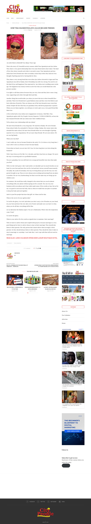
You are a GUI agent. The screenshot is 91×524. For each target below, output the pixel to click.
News (12, 18)
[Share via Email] (40, 248)
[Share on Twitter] (37, 248)
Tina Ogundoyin (17, 243)
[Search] (83, 18)
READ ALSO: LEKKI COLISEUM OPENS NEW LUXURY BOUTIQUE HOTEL (32, 238)
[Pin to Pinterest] (38, 248)
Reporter (30, 30)
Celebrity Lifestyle (15, 22)
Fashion (28, 18)
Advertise (42, 18)
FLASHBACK (35, 18)
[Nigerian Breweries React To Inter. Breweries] (32, 279)
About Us (64, 311)
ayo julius (9, 243)
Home (8, 18)
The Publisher (66, 315)
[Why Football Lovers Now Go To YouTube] (15, 279)
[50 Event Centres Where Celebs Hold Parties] (50, 279)
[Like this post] (34, 248)
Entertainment (19, 18)
